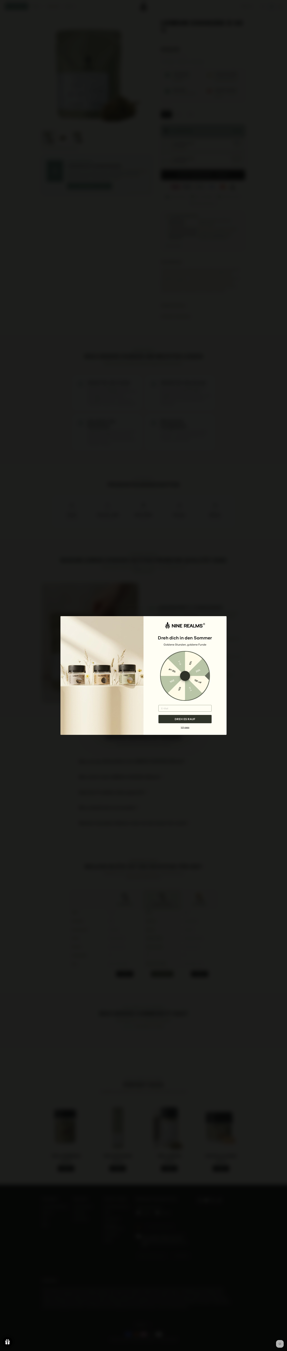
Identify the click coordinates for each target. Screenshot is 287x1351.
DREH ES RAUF (185, 719)
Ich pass (185, 727)
